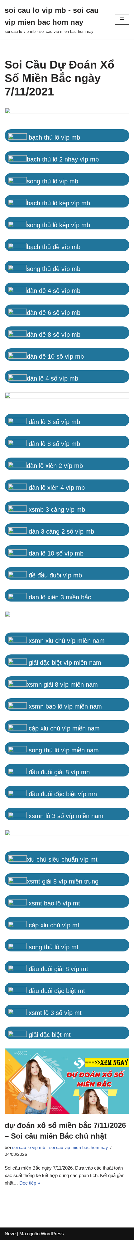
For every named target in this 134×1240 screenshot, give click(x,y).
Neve (10, 1233)
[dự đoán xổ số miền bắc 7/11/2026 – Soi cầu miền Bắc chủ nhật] (67, 1081)
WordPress (52, 1233)
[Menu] (122, 19)
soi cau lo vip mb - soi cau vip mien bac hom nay (60, 1147)
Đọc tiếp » (29, 1183)
